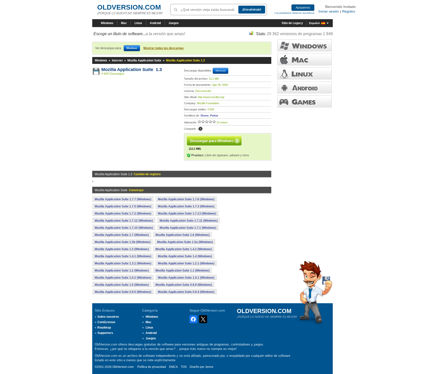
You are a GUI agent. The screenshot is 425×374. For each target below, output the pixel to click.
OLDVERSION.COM (129, 7)
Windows (107, 23)
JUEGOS (304, 101)
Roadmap (104, 327)
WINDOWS (304, 45)
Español (314, 23)
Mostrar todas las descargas (163, 48)
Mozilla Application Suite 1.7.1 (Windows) (188, 228)
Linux (138, 23)
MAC (304, 59)
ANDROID (304, 87)
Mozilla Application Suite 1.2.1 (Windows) (186, 263)
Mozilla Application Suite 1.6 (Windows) (182, 235)
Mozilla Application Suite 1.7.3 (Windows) (186, 206)
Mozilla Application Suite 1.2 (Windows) (122, 270)
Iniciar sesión (329, 11)
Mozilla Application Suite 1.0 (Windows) (122, 285)
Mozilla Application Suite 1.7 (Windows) (122, 235)
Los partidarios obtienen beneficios (294, 13)
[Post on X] (200, 129)
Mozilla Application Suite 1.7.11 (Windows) (189, 220)
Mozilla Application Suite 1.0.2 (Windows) (123, 277)
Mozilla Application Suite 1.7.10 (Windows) (124, 228)
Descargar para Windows (211, 141)
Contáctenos (106, 322)
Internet (117, 60)
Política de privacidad (151, 367)
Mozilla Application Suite (144, 60)
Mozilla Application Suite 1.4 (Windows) (185, 256)
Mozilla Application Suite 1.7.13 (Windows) (187, 213)
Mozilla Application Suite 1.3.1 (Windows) (123, 263)
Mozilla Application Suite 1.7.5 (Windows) (123, 206)
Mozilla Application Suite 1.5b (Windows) (123, 242)
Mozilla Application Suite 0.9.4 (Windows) (186, 292)
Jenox (209, 367)
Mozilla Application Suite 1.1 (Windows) (182, 270)
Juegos (173, 23)
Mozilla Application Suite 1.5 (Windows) (122, 249)
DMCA (173, 367)
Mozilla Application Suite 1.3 (131, 69)
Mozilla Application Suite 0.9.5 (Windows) (123, 292)
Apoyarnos (303, 7)
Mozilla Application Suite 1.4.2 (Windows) (183, 249)
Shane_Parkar (209, 115)
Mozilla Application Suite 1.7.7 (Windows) (123, 199)
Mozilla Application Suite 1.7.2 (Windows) (123, 213)
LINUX (304, 73)
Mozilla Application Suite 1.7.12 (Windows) (124, 220)
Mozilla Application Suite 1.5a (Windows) (185, 242)
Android (155, 23)
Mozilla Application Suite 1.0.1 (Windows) (186, 277)
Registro (348, 11)
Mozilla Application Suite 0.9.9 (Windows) (183, 285)
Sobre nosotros (108, 316)
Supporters (105, 333)
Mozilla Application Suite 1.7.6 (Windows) (186, 199)
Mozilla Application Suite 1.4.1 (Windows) (123, 256)
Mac (124, 23)
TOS (184, 367)
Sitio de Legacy (292, 23)
